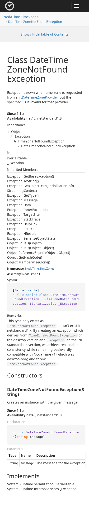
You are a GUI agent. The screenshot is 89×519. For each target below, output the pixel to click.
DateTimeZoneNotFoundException (35, 21)
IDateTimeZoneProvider (39, 97)
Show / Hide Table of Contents (44, 34)
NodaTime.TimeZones (21, 17)
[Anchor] (3, 375)
